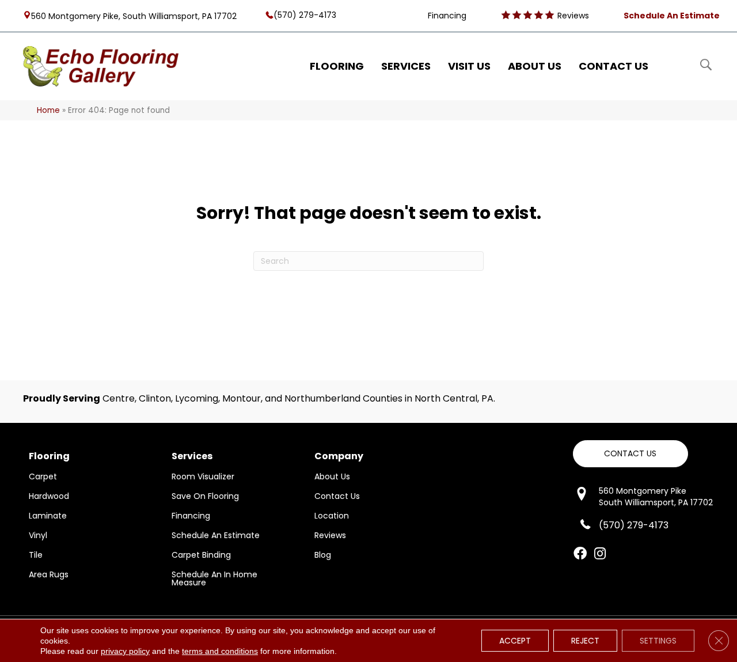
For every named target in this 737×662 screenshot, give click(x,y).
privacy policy (125, 651)
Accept (515, 640)
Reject (585, 640)
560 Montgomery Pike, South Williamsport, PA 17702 (134, 15)
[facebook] (580, 554)
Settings (658, 640)
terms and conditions (220, 651)
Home (48, 110)
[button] (630, 453)
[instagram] (600, 554)
